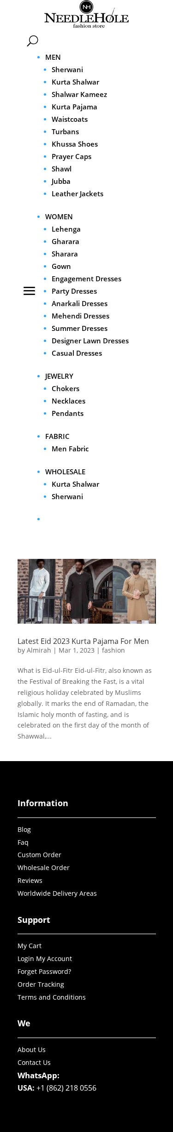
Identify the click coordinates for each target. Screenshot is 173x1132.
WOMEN (59, 216)
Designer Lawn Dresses (90, 340)
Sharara (65, 253)
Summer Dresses (79, 328)
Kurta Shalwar (75, 81)
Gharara (65, 241)
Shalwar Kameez (79, 94)
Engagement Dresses (86, 278)
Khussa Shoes (75, 143)
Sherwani (67, 69)
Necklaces (68, 400)
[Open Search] (33, 41)
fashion (113, 650)
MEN (53, 57)
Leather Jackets (77, 193)
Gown (61, 266)
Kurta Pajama (74, 106)
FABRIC (57, 436)
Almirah (39, 650)
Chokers (65, 388)
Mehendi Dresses (80, 315)
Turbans (65, 131)
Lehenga (66, 228)
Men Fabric (70, 448)
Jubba (61, 181)
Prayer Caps (71, 156)
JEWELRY (59, 376)
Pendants (68, 413)
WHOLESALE (65, 471)
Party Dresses (74, 291)
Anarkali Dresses (79, 303)
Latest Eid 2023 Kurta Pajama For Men (83, 641)
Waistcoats (70, 119)
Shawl (62, 168)
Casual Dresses (77, 353)
